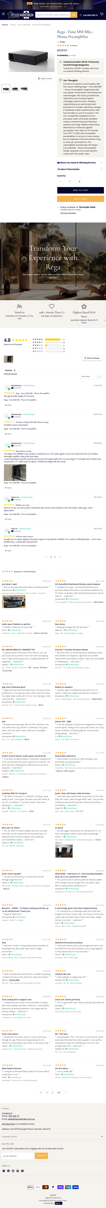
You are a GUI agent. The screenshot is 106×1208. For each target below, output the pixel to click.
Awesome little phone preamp (68, 942)
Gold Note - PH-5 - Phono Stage (66, 957)
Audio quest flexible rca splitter (16, 624)
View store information (68, 213)
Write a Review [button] (93, 358)
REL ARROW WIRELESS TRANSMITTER (18, 649)
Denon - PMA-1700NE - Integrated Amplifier (70, 926)
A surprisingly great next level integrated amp (76, 908)
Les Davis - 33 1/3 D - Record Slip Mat (68, 983)
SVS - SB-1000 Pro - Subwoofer (13, 846)
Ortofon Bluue (61, 1068)
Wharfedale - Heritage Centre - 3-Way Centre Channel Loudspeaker (26, 886)
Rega (62, 41)
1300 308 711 (14, 1116)
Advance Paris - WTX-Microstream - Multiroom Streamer (22, 1049)
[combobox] (52, 15)
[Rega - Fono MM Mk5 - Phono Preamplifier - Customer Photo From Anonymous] (8, 359)
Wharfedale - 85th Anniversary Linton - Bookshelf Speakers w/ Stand (79, 768)
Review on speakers (64, 687)
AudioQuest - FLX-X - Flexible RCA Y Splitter (17, 633)
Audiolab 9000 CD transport (14, 793)
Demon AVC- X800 (63, 721)
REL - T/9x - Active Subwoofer (65, 1052)
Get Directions (8, 1124)
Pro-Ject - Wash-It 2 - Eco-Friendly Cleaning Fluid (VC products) (24, 774)
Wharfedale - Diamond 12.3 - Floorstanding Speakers (74, 892)
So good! (59, 828)
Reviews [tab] (8, 370)
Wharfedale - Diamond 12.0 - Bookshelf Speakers (19, 1080)
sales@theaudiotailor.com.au (21, 1119)
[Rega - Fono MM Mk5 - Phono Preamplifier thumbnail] (6, 88)
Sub (3, 721)
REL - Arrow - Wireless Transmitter (14, 668)
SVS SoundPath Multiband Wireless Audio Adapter (77, 584)
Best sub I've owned (11, 828)
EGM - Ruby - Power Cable (64, 811)
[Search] (73, 15)
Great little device (10, 1034)
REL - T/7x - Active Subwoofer (12, 739)
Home (5, 25)
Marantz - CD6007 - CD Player (13, 920)
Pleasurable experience (65, 756)
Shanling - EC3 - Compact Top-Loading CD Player (19, 705)
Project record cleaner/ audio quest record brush (24, 756)
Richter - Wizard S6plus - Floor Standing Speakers (72, 699)
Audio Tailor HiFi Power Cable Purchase (72, 793)
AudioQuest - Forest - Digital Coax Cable (16, 1017)
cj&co (57, 1203)
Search (53, 1195)
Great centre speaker (11, 873)
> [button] (59, 556)
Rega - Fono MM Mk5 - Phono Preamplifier (20, 400)
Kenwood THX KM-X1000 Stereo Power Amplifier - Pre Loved (23, 593)
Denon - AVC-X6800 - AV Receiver (67, 739)
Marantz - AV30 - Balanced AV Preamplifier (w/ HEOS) (21, 983)
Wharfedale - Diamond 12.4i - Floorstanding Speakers (74, 840)
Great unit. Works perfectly (67, 999)
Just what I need (9, 584)
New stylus (60, 624)
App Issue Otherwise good (13, 687)
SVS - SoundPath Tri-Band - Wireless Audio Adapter (73, 602)
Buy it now (80, 198)
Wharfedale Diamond (11, 1068)
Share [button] (9, 405)
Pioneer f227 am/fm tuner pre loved (68, 1011)
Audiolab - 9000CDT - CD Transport (14, 811)
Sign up (41, 1155)
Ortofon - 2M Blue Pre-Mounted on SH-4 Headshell (73, 1077)
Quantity (61, 176)
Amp (4, 942)
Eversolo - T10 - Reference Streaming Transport (72, 668)
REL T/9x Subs (61, 1034)
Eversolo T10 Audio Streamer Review (71, 649)
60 (59, 1092)
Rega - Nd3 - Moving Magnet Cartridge (69, 633)
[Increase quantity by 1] (79, 181)
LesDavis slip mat (63, 974)
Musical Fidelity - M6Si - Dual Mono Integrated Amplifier (22, 957)
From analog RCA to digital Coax (17, 999)
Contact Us (7, 1113)
